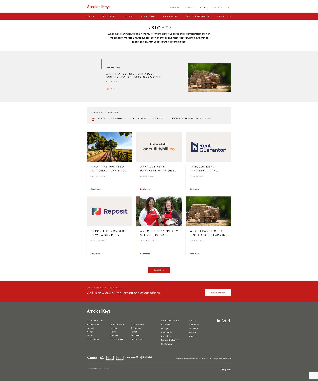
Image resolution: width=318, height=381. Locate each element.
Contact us (218, 7)
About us (174, 7)
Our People (194, 328)
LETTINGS (129, 119)
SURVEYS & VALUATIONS (181, 119)
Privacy (106, 369)
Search (91, 16)
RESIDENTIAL (115, 119)
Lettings (128, 16)
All (94, 119)
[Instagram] (224, 320)
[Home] (159, 311)
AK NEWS (102, 119)
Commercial (147, 16)
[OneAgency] (225, 370)
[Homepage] (99, 7)
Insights (192, 332)
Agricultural (170, 16)
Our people (189, 7)
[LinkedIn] (218, 320)
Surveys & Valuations (197, 16)
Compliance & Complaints (94, 369)
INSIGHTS (204, 7)
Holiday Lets (224, 16)
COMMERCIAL (143, 119)
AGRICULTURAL (160, 119)
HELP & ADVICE (203, 119)
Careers (192, 336)
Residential (109, 16)
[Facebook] (229, 320)
